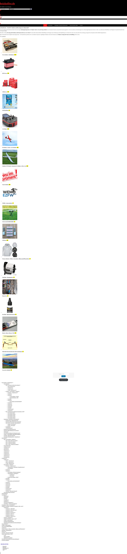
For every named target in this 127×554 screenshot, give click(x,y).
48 (3, 36)
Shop (45, 25)
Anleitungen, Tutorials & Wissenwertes (60, 25)
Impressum (4, 547)
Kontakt (81, 25)
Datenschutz (5, 546)
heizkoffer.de (7, 3)
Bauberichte (50, 25)
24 (2, 36)
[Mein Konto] (0, 14)
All (4, 36)
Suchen (63, 376)
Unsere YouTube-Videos (74, 25)
